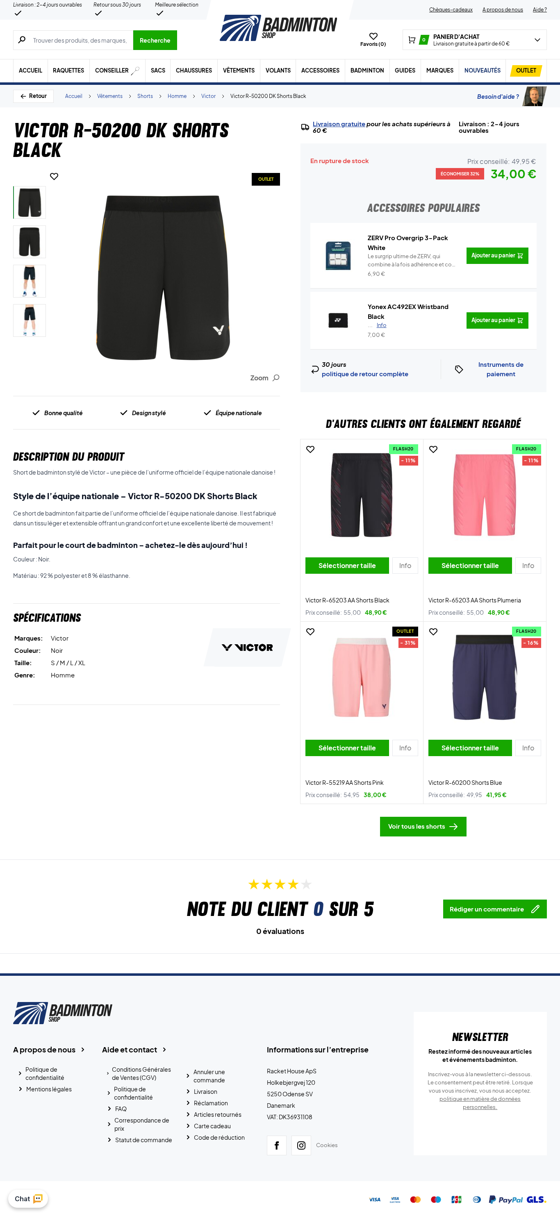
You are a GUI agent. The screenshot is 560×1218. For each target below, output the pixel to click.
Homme (177, 96)
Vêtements (239, 70)
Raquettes (68, 70)
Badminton (367, 70)
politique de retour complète (365, 373)
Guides (405, 70)
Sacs (158, 70)
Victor (208, 96)
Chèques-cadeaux (451, 10)
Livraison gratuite (339, 123)
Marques (439, 70)
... (377, 325)
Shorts (145, 96)
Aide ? (540, 10)
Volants (278, 70)
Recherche (155, 40)
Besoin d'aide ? (498, 96)
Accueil (30, 70)
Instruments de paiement (501, 368)
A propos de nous (503, 10)
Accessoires (320, 70)
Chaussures (194, 70)
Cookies (327, 1145)
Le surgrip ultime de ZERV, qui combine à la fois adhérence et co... (412, 260)
